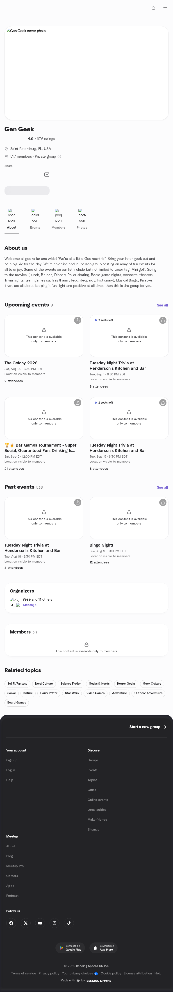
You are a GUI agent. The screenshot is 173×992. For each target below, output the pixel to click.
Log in (10, 770)
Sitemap (94, 829)
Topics (93, 780)
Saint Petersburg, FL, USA (30, 149)
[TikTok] (69, 923)
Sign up (12, 760)
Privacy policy (49, 973)
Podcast (12, 895)
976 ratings (46, 139)
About (10, 846)
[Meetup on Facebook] (11, 923)
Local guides (97, 809)
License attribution (138, 973)
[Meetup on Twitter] (26, 923)
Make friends (97, 819)
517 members (21, 156)
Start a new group (145, 727)
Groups (93, 760)
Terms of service (23, 973)
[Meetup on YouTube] (40, 923)
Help (9, 780)
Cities (92, 790)
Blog (9, 856)
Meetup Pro (15, 866)
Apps (10, 886)
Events (93, 770)
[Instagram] (54, 923)
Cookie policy (111, 973)
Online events (98, 799)
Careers (12, 876)
